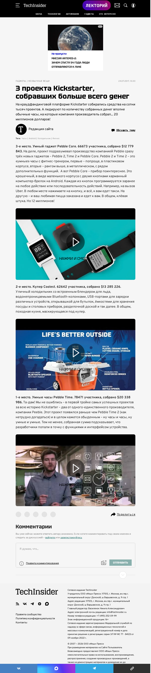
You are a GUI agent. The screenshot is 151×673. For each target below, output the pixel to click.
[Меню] (18, 5)
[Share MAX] (56, 668)
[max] (47, 604)
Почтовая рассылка (117, 5)
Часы (24, 138)
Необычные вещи (39, 81)
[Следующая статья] (75, 575)
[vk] (25, 604)
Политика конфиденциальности (35, 618)
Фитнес (56, 138)
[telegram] (32, 604)
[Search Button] (126, 5)
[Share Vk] (18, 668)
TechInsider (34, 5)
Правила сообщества (28, 614)
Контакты (21, 622)
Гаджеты (21, 81)
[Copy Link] (132, 668)
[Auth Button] (133, 5)
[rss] (17, 604)
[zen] (39, 604)
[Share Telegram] (94, 668)
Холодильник (44, 138)
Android (32, 138)
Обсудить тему (125, 130)
